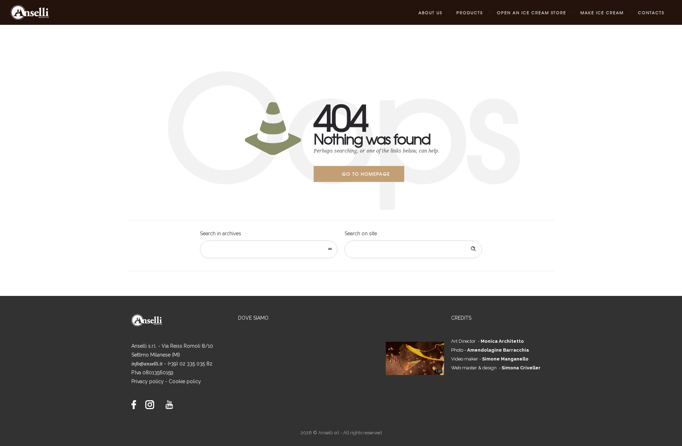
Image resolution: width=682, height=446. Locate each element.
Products (469, 12)
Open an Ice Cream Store (531, 12)
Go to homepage (366, 174)
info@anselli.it (147, 364)
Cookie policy (185, 381)
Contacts (651, 12)
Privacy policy (147, 381)
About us (430, 12)
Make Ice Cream (602, 12)
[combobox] (268, 249)
